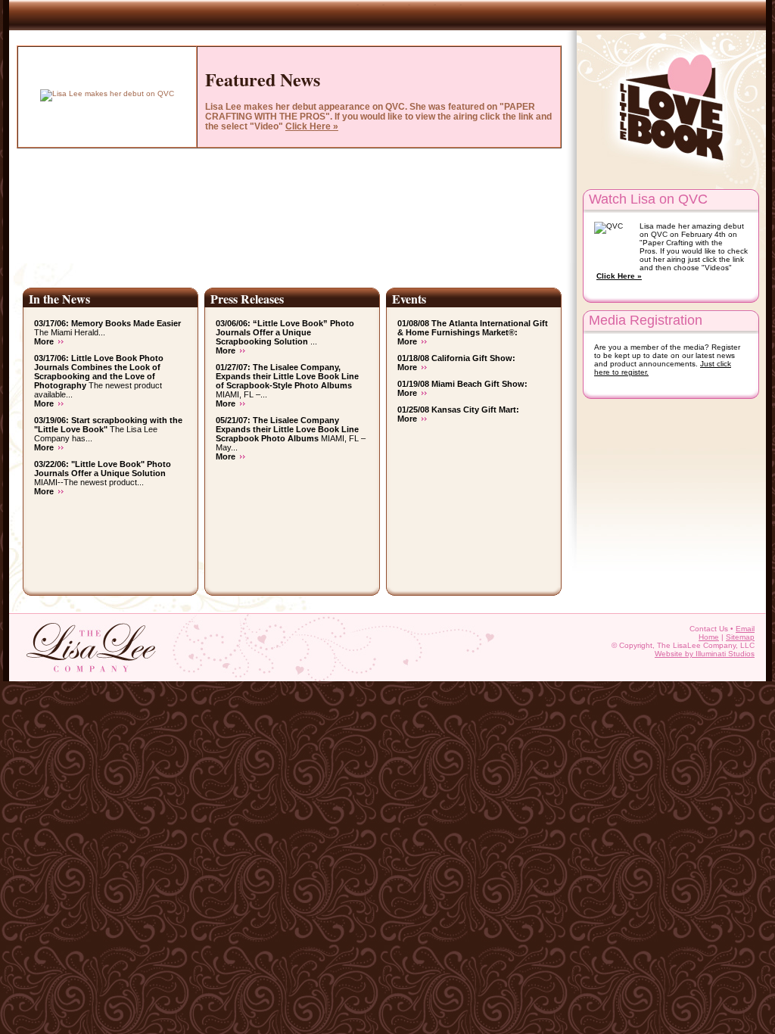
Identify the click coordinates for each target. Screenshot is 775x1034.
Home (709, 637)
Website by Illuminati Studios (705, 653)
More (44, 341)
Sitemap (740, 637)
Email (745, 628)
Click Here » (619, 276)
